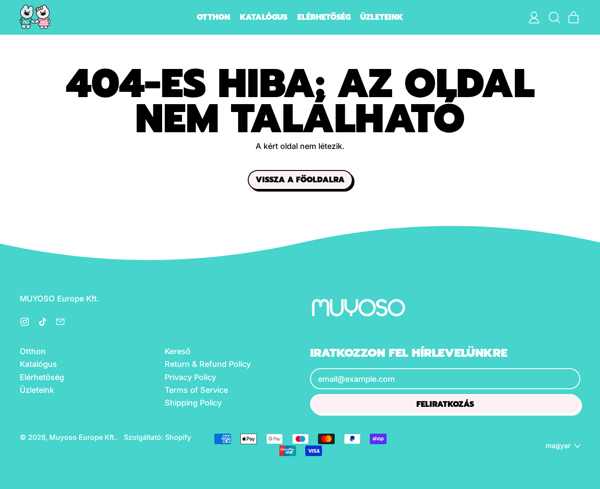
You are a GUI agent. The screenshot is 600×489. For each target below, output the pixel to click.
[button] (554, 18)
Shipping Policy (193, 402)
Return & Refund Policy (208, 364)
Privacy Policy (190, 377)
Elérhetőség (324, 17)
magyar (558, 445)
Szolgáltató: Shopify (157, 437)
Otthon (213, 17)
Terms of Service (196, 390)
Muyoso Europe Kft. (82, 437)
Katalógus (263, 17)
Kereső (178, 351)
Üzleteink (381, 17)
